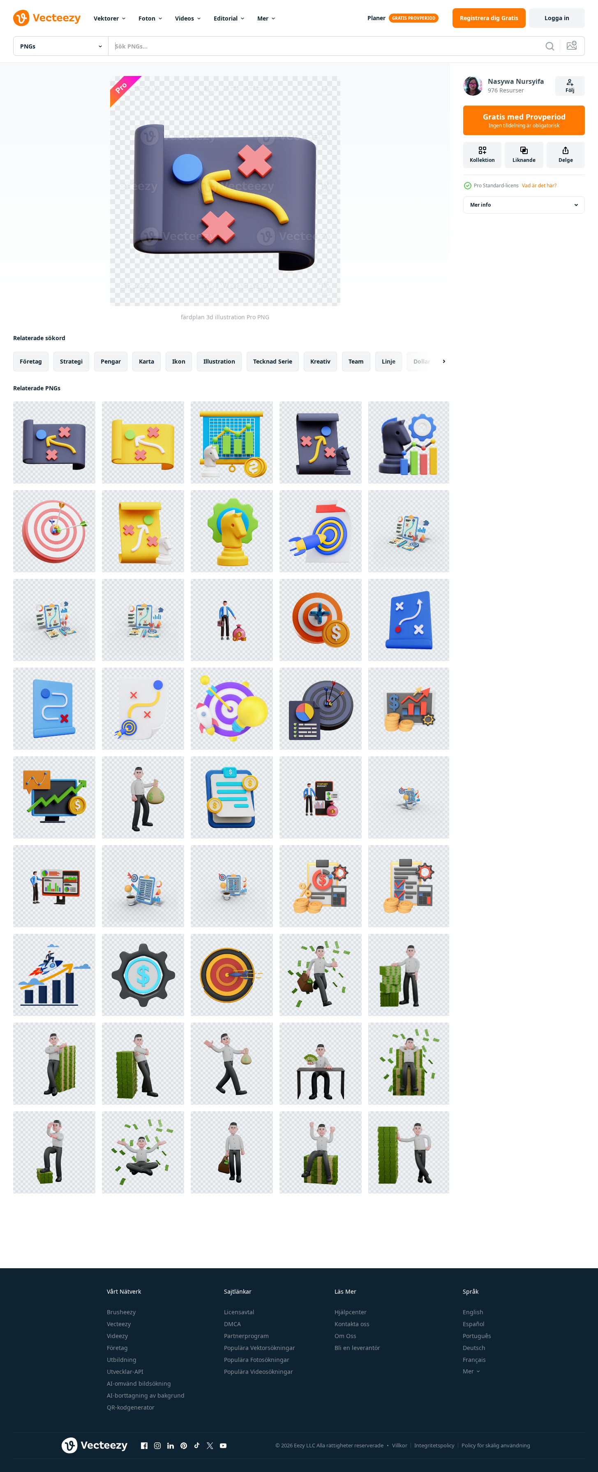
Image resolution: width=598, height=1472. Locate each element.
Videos (184, 18)
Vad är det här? (539, 185)
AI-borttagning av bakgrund (146, 1395)
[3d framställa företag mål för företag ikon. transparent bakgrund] (320, 531)
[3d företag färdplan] (54, 709)
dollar (421, 361)
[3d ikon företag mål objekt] (232, 975)
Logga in (557, 18)
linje (388, 361)
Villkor (399, 1445)
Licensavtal (239, 1312)
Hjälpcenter (351, 1312)
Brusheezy (121, 1312)
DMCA (232, 1324)
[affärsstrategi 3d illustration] (408, 442)
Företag (117, 1348)
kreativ (320, 361)
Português (477, 1336)
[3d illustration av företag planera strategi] (408, 531)
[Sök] (550, 46)
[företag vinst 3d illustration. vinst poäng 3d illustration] (232, 620)
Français (474, 1360)
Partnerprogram (246, 1336)
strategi (71, 361)
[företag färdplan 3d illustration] (143, 442)
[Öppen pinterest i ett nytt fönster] (183, 1445)
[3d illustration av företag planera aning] (408, 797)
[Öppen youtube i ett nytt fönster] (223, 1445)
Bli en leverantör (357, 1348)
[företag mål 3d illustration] (54, 531)
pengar (111, 361)
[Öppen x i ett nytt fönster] (210, 1445)
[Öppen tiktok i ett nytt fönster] (197, 1445)
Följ (570, 90)
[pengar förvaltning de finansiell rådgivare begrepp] (408, 709)
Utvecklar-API (125, 1371)
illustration (219, 361)
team (356, 361)
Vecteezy (119, 1324)
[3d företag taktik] (408, 620)
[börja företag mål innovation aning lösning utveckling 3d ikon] (232, 709)
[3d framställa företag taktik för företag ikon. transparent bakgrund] (143, 709)
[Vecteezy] (47, 18)
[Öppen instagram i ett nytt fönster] (157, 1445)
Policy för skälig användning (496, 1445)
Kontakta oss (352, 1324)
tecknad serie (272, 361)
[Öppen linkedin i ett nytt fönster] (170, 1445)
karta (146, 361)
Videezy (117, 1336)
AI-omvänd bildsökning (139, 1383)
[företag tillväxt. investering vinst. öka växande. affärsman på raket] (54, 975)
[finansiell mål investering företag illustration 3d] (320, 620)
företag (31, 361)
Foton (147, 18)
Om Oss (345, 1336)
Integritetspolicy (434, 1445)
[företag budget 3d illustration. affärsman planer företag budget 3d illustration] (320, 797)
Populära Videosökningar (258, 1371)
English (473, 1312)
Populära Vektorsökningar (259, 1348)
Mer (262, 18)
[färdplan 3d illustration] (54, 442)
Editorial (226, 18)
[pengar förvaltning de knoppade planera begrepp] (320, 886)
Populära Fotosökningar (256, 1360)
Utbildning (121, 1360)
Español (474, 1324)
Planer (376, 18)
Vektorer (106, 18)
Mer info (480, 204)
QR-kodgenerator (131, 1407)
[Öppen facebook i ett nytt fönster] (144, 1445)
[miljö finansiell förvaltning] (143, 975)
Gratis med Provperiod (524, 120)
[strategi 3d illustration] (320, 442)
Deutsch (474, 1348)
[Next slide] (437, 361)
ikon (178, 361)
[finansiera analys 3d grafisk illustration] (54, 797)
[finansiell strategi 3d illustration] (232, 442)
